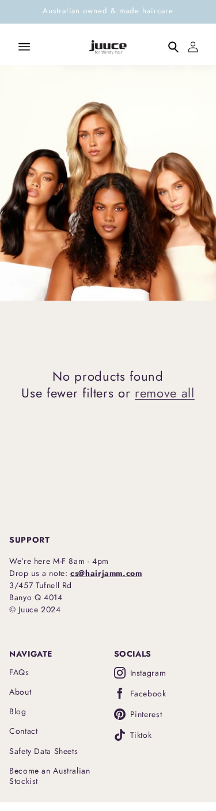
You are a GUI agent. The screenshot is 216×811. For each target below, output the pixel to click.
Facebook (148, 693)
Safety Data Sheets (43, 751)
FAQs (19, 672)
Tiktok (141, 735)
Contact (23, 731)
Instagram (148, 673)
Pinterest (146, 714)
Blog (17, 711)
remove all (165, 393)
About (20, 692)
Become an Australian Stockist (49, 776)
